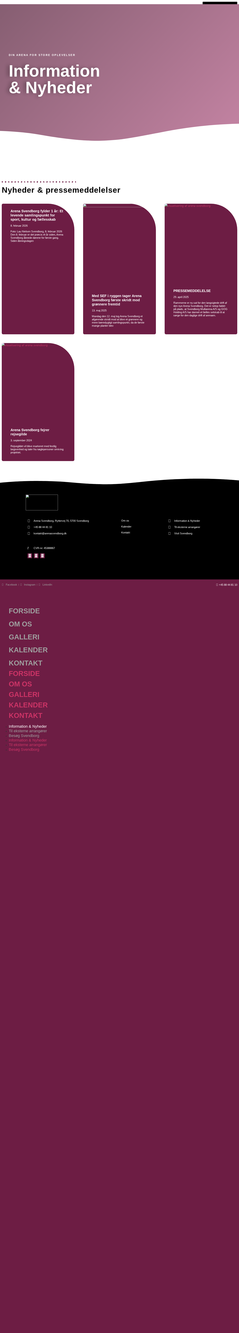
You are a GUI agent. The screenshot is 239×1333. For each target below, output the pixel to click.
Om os (20, 624)
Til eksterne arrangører (28, 731)
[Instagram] (36, 555)
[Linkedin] (42, 555)
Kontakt (25, 663)
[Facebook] (29, 555)
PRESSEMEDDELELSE (192, 291)
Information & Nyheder (28, 726)
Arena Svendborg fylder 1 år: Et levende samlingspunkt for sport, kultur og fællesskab (36, 215)
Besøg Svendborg (24, 735)
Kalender (28, 650)
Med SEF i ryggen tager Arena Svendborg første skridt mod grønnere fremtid (117, 300)
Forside (24, 611)
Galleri (24, 637)
